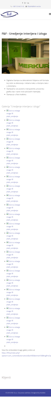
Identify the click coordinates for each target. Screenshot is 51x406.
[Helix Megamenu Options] (50, 14)
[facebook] (22, 3)
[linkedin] (28, 3)
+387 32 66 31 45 (18, 6)
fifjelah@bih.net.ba (34, 6)
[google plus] (25, 3)
